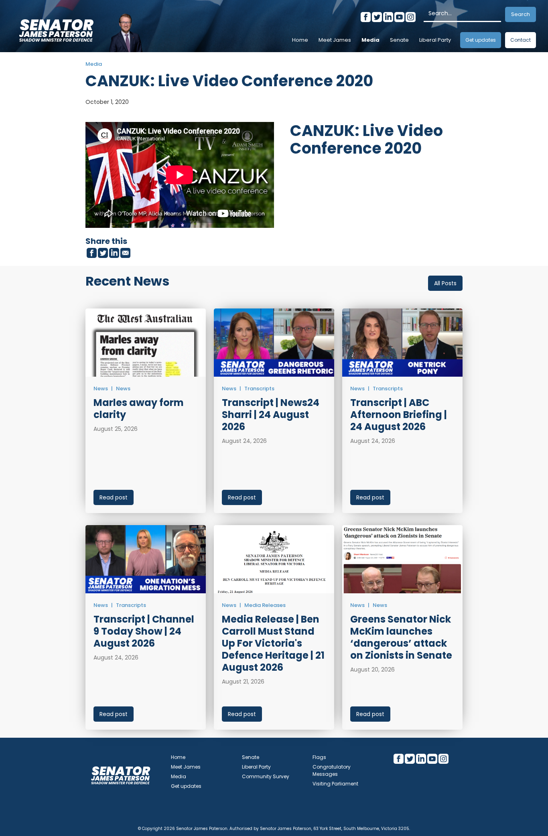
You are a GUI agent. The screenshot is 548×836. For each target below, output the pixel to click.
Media (370, 40)
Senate (399, 40)
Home (300, 40)
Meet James (335, 40)
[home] (56, 28)
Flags (319, 757)
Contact (520, 40)
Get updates (480, 40)
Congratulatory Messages (332, 770)
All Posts (445, 283)
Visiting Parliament (335, 783)
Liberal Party (435, 40)
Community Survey (265, 776)
